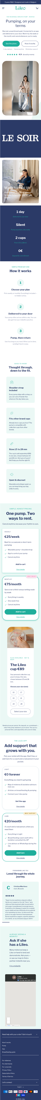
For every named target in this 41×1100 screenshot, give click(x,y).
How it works (30, 44)
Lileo (23, 1099)
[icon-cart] (36, 8)
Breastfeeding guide (8, 1052)
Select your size (20, 711)
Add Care (20, 853)
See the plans (11, 44)
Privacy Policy (6, 1070)
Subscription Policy (8, 1073)
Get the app (20, 801)
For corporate (6, 1067)
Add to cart (20, 564)
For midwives (6, 1060)
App (3, 1049)
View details (20, 569)
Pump (4, 1045)
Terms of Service (7, 1076)
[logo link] (20, 138)
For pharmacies (7, 1063)
